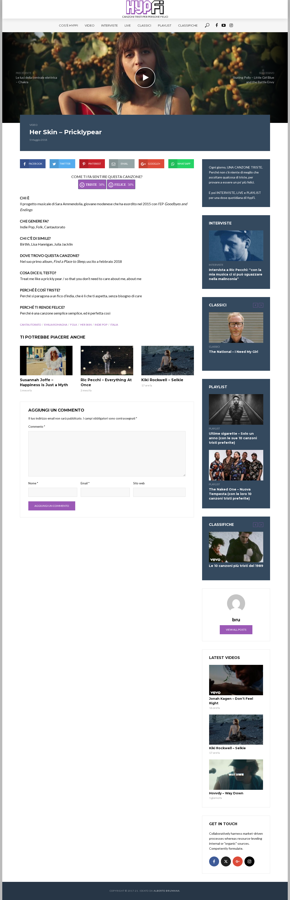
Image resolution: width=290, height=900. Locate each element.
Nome (33, 483)
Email (85, 483)
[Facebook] (214, 861)
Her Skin (86, 324)
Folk (73, 324)
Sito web (139, 483)
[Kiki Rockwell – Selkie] (167, 360)
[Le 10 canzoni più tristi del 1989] (236, 547)
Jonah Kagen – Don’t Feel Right (231, 701)
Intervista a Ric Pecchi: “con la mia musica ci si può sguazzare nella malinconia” (235, 274)
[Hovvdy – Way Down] (236, 774)
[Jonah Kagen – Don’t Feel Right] (236, 680)
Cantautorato (30, 324)
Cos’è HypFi (68, 25)
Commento (36, 426)
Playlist (164, 25)
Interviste (109, 25)
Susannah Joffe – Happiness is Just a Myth (44, 382)
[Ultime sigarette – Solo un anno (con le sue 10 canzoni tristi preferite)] (236, 409)
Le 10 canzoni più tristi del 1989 (236, 566)
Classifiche (188, 25)
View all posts (236, 629)
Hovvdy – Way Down (226, 793)
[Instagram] (249, 861)
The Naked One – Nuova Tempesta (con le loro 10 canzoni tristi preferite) (230, 493)
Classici (144, 25)
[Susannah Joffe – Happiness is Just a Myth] (46, 360)
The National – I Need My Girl (233, 352)
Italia (114, 324)
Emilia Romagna (55, 324)
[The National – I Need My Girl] (236, 327)
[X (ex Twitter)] (226, 861)
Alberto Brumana (167, 890)
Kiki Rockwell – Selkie (162, 380)
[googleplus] (238, 861)
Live (128, 25)
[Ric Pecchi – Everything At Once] (107, 360)
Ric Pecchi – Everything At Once (106, 382)
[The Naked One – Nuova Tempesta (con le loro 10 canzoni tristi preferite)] (236, 465)
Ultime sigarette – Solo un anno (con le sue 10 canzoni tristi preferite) (233, 438)
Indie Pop (101, 324)
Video (89, 25)
